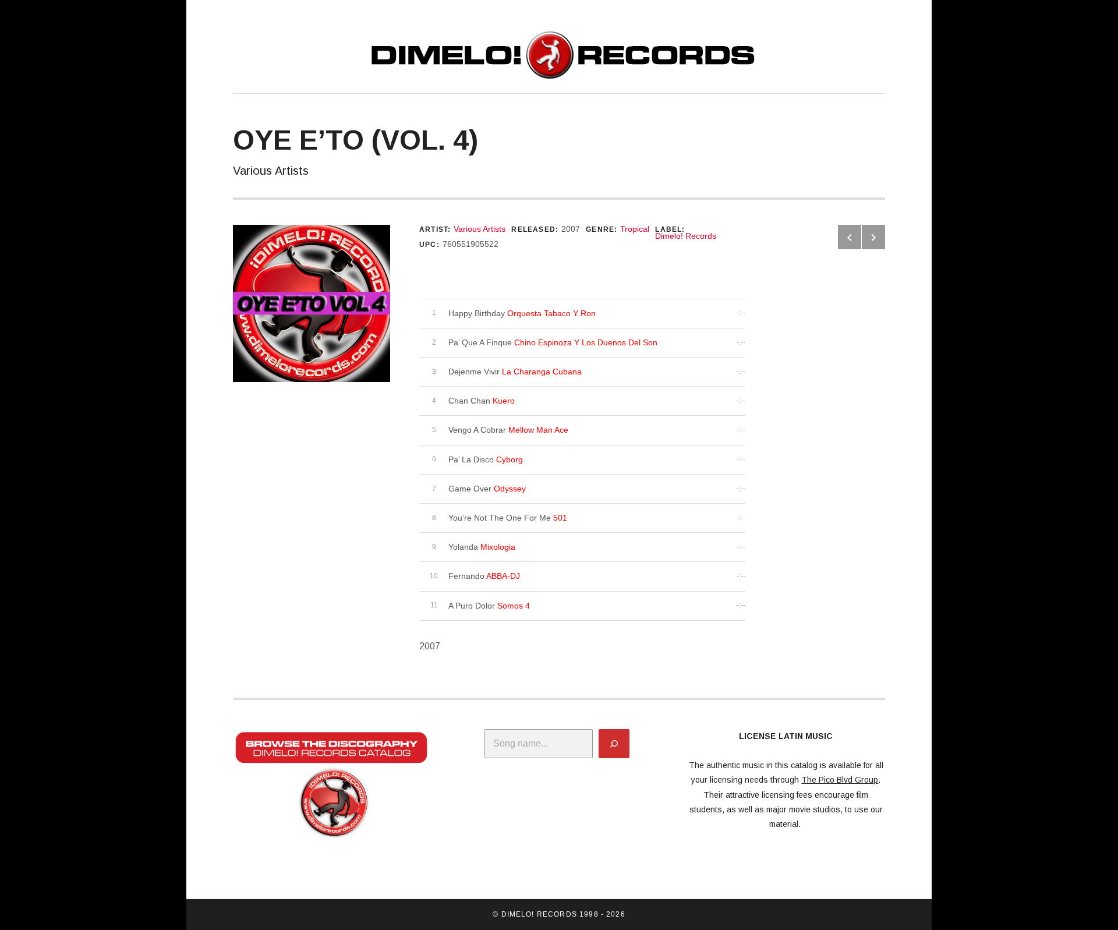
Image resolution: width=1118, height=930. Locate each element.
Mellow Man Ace (538, 429)
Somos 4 (513, 605)
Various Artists (479, 229)
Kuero (504, 400)
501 (560, 517)
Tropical (634, 229)
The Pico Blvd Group (839, 779)
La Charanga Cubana (542, 371)
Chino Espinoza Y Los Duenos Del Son (585, 342)
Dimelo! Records (685, 236)
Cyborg (509, 459)
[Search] (614, 743)
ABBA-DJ (503, 576)
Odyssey (510, 488)
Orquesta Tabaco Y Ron (551, 313)
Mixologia (497, 546)
